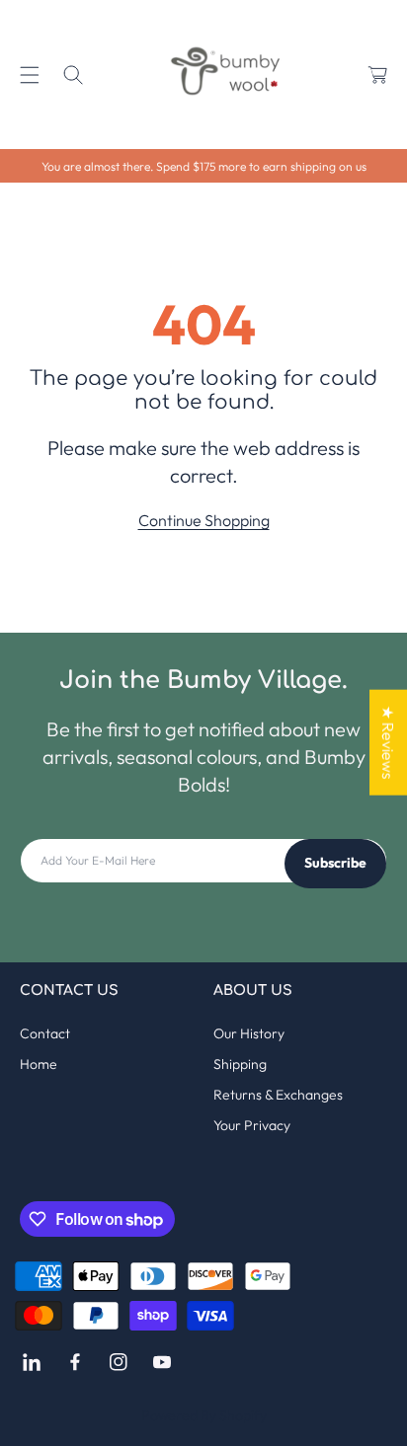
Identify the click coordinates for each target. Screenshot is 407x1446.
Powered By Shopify (204, 1415)
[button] (29, 75)
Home (38, 1064)
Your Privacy (251, 1125)
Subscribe (335, 863)
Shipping (240, 1064)
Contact (45, 1033)
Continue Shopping (204, 520)
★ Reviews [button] (388, 742)
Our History (249, 1033)
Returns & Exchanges (278, 1095)
